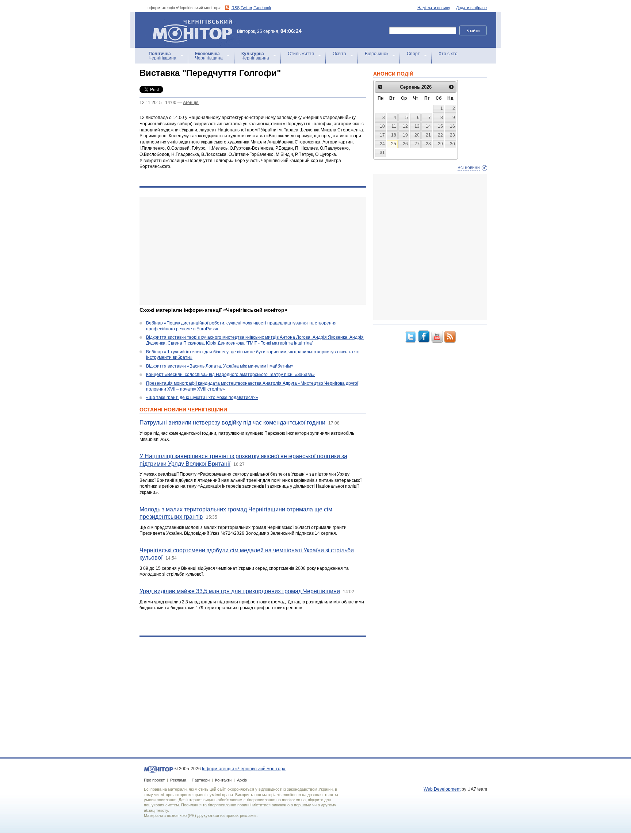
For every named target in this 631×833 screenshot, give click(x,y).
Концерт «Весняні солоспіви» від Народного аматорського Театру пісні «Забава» (230, 374)
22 (440, 135)
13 (417, 126)
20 (417, 135)
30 (452, 143)
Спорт (413, 53)
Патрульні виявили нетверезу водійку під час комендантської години (232, 422)
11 (393, 126)
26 (405, 143)
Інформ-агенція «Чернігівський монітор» (189, 22)
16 (452, 126)
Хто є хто (448, 53)
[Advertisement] (252, 251)
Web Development (442, 789)
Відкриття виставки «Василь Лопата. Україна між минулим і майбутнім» (220, 366)
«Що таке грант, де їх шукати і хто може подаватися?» (202, 397)
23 (452, 135)
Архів (242, 780)
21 (428, 135)
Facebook (262, 7)
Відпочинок (376, 53)
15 (440, 126)
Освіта (339, 53)
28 (428, 143)
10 (382, 126)
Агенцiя (191, 102)
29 (440, 143)
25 (393, 143)
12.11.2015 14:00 (157, 102)
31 (382, 152)
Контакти (223, 780)
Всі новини (469, 167)
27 (417, 143)
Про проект (154, 780)
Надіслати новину (433, 7)
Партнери (201, 780)
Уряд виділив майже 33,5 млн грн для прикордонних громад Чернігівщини (239, 591)
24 (382, 143)
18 (393, 135)
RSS (236, 7)
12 (405, 126)
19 (405, 135)
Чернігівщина (162, 56)
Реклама (178, 780)
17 (382, 135)
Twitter (246, 7)
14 (428, 126)
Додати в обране (471, 7)
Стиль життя (301, 53)
